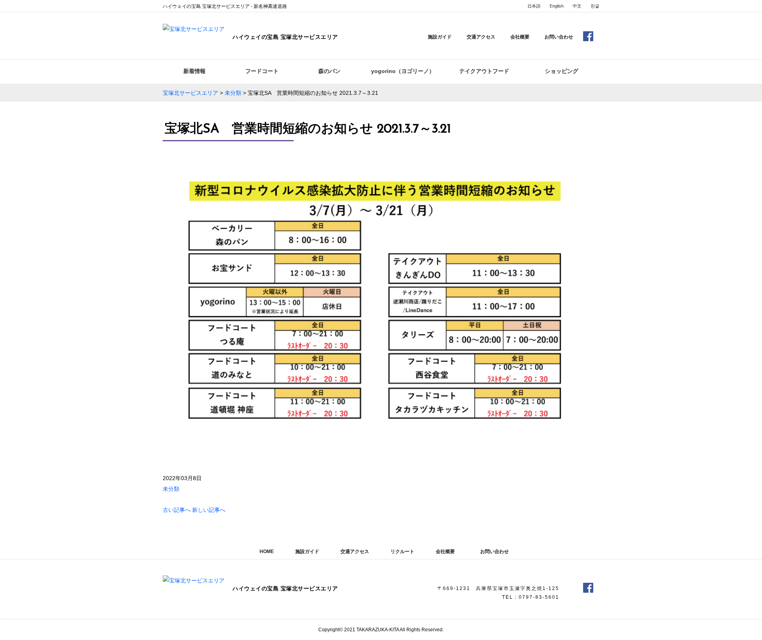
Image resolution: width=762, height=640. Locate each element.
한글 (595, 6)
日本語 (534, 6)
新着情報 (194, 71)
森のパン (329, 71)
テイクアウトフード (484, 71)
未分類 (171, 489)
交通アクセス (481, 37)
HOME (267, 551)
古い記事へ (176, 510)
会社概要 (519, 37)
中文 (577, 6)
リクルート (402, 551)
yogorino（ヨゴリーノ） (403, 71)
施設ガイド (440, 37)
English (557, 6)
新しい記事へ (208, 510)
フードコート (262, 71)
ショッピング (561, 71)
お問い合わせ (559, 37)
